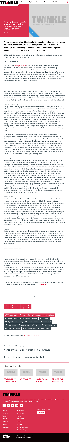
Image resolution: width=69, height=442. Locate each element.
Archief (5, 419)
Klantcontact (7, 28)
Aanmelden (41, 412)
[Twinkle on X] (4, 405)
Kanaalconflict (17, 26)
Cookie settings (22, 430)
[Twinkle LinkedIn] (12, 405)
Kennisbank (20, 419)
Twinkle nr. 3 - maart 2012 (33, 335)
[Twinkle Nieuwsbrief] (16, 405)
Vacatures (20, 416)
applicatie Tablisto (41, 284)
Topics (31, 2)
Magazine (38, 2)
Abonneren (20, 410)
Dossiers (23, 2)
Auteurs (5, 410)
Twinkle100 (54, 2)
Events (46, 2)
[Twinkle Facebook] (8, 405)
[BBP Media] (8, 436)
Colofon (19, 421)
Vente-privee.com (20, 66)
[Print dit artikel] (28, 307)
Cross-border (15, 28)
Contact (19, 424)
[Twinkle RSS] (21, 405)
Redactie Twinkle (15, 29)
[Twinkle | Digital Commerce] (9, 3)
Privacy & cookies (22, 427)
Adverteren (20, 413)
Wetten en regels (8, 26)
